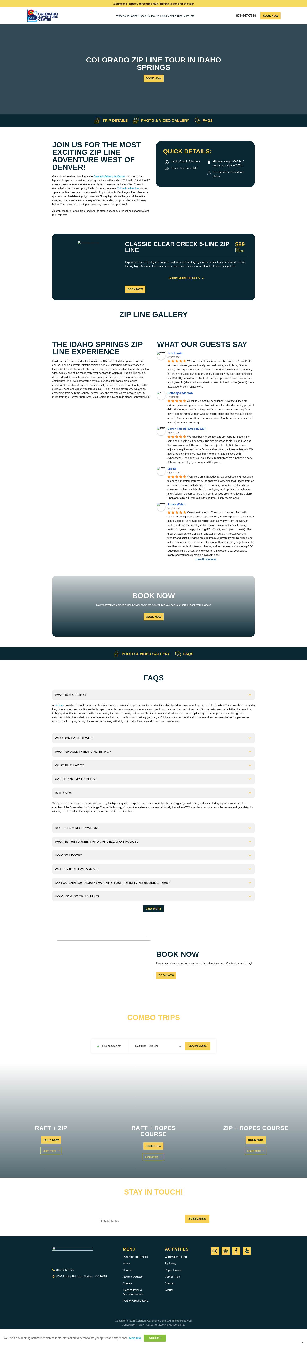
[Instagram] (215, 1251)
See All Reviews (206, 559)
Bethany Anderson (180, 393)
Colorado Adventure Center (109, 176)
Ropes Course (147, 15)
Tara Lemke (175, 353)
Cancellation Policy (133, 1324)
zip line (59, 705)
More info (135, 1338)
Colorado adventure (128, 188)
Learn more (197, 1045)
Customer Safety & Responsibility (165, 1324)
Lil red (171, 468)
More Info (188, 15)
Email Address (116, 1212)
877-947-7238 (246, 15)
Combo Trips (175, 15)
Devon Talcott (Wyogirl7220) (186, 428)
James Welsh (176, 504)
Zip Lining (161, 15)
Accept (155, 1338)
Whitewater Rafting (127, 15)
